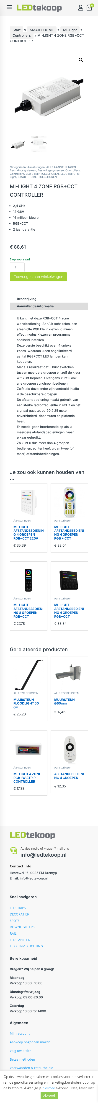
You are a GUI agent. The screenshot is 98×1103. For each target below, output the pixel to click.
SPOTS (15, 920)
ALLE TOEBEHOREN (25, 693)
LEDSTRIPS (67, 173)
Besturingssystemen (23, 170)
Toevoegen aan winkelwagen (38, 276)
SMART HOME (42, 30)
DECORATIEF (19, 914)
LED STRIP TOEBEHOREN (42, 173)
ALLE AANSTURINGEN (61, 167)
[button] (81, 60)
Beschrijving (26, 299)
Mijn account (20, 1033)
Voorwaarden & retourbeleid (31, 1068)
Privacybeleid (20, 1076)
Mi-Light (70, 30)
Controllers (22, 35)
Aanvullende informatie (35, 306)
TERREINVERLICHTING (26, 946)
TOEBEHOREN (47, 177)
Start (17, 30)
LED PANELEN (20, 940)
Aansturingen (36, 167)
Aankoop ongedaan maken (30, 1042)
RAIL (13, 933)
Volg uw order (20, 1051)
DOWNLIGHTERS (22, 927)
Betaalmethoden (22, 1059)
